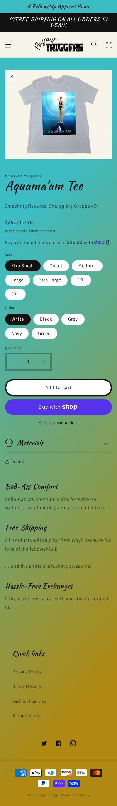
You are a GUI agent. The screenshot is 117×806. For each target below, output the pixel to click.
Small (56, 266)
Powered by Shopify (75, 795)
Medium (87, 266)
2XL (81, 280)
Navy (17, 333)
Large (17, 280)
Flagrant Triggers (50, 795)
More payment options (58, 422)
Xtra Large (50, 280)
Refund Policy (26, 686)
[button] (8, 45)
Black (46, 319)
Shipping (12, 230)
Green (44, 333)
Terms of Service (29, 701)
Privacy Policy (27, 672)
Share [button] (18, 461)
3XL (15, 294)
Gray (73, 319)
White (18, 319)
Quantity (13, 348)
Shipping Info (26, 715)
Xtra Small (23, 266)
